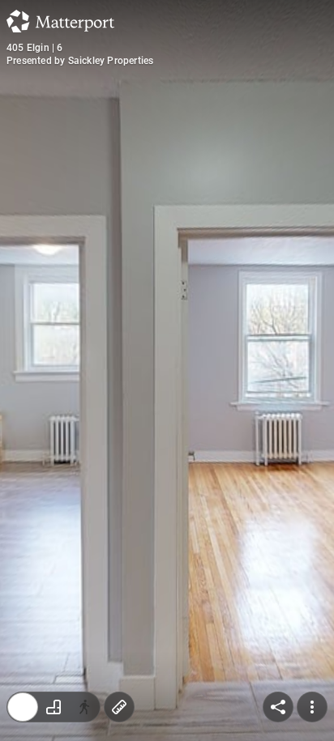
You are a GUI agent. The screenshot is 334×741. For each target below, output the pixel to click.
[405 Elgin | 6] (167, 370)
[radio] (22, 707)
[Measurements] (119, 707)
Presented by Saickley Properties (79, 60)
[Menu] (312, 707)
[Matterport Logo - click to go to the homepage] (60, 21)
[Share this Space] (278, 707)
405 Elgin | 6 (34, 47)
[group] (53, 707)
